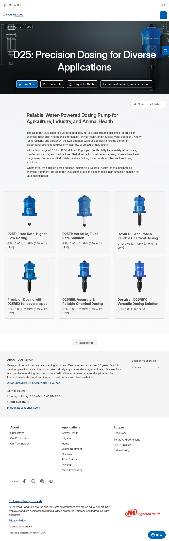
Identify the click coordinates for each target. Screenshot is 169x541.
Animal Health (70, 433)
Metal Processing (72, 470)
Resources (120, 433)
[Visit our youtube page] (51, 481)
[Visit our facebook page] (24, 481)
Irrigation (67, 438)
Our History (17, 433)
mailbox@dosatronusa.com (23, 407)
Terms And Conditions (127, 439)
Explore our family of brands (25, 501)
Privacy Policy (17, 520)
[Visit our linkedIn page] (33, 481)
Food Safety (69, 459)
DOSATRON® (122, 445)
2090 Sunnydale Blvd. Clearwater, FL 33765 (33, 382)
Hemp (65, 443)
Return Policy (122, 450)
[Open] (163, 15)
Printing (66, 464)
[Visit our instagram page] (42, 481)
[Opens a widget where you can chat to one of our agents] (157, 535)
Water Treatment (72, 448)
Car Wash (67, 454)
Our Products (18, 438)
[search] (164, 5)
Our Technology (20, 443)
